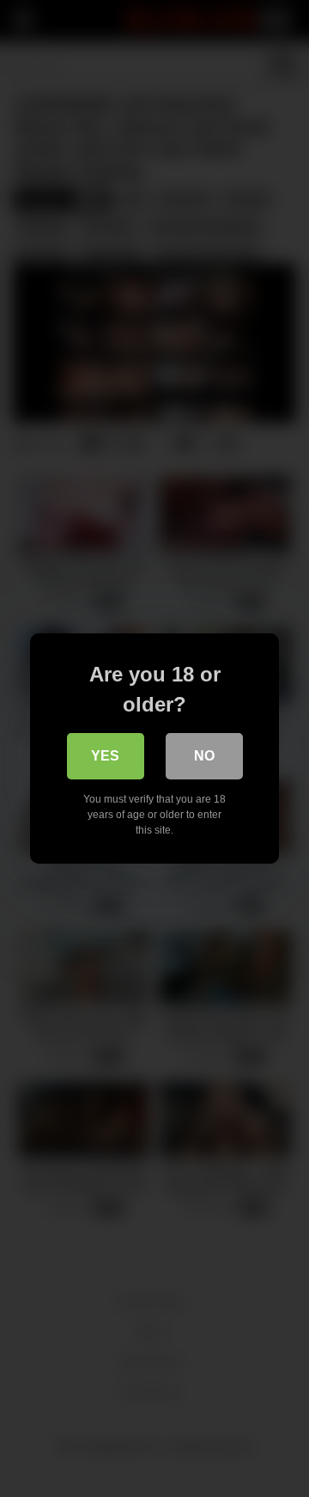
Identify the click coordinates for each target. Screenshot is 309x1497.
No (204, 755)
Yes (105, 755)
